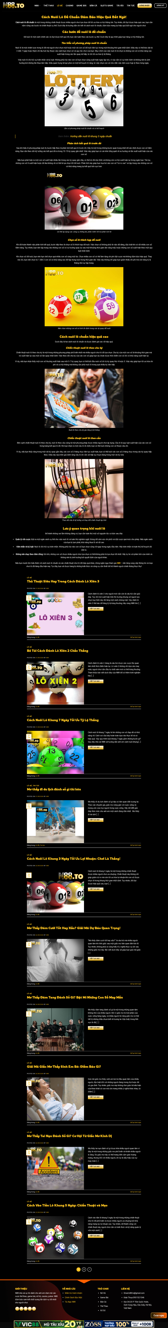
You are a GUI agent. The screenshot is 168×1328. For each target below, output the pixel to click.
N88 (37, 5)
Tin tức (131, 5)
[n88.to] (14, 5)
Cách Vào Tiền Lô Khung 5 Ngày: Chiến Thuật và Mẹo (67, 1205)
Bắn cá (93, 5)
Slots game (106, 5)
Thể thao (49, 5)
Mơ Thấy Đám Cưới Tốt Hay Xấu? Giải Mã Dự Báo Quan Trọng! (74, 928)
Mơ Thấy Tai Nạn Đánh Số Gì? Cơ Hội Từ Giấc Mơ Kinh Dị (69, 1136)
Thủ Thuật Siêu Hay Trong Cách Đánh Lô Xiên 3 (63, 581)
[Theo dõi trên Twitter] (21, 1309)
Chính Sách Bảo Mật (73, 1297)
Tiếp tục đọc (96, 608)
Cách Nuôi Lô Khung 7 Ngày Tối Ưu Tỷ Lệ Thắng (63, 720)
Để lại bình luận (135, 637)
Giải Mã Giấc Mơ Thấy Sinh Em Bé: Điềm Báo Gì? (64, 1066)
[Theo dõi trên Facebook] (17, 1309)
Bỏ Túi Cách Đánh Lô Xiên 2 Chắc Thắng (57, 650)
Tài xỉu (120, 5)
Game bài (81, 5)
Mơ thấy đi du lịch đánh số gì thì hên (54, 789)
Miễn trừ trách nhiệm (73, 1293)
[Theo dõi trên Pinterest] (25, 1309)
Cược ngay (158, 1315)
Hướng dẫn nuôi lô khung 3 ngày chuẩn (91, 136)
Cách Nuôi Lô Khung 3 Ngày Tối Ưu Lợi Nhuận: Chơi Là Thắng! (74, 858)
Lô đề (60, 5)
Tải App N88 (70, 1302)
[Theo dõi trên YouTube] (30, 1309)
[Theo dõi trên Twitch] (34, 1309)
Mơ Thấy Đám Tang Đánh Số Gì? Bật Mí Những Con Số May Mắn (75, 997)
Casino (69, 5)
